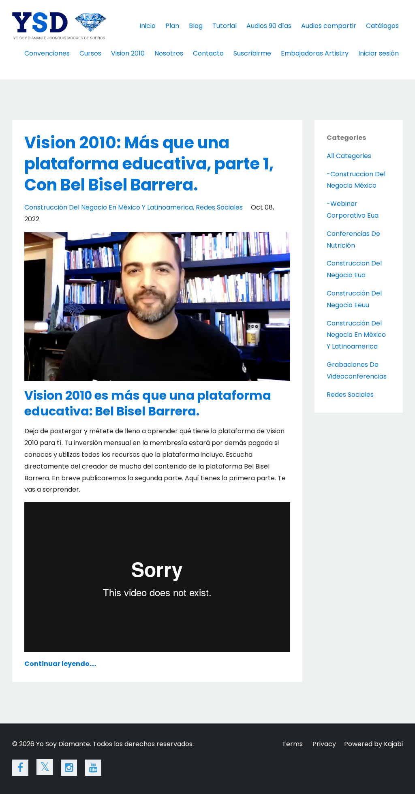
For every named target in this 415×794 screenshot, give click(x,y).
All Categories (349, 156)
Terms (292, 744)
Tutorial (224, 25)
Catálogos (382, 25)
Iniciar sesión (378, 53)
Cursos (90, 53)
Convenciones (47, 53)
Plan (172, 25)
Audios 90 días (268, 25)
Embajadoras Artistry (315, 53)
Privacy (324, 744)
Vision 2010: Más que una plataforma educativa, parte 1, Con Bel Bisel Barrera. (149, 163)
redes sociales (219, 207)
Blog (196, 25)
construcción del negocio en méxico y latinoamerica (108, 207)
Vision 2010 (128, 53)
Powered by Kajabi (373, 744)
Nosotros (168, 53)
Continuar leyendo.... (60, 663)
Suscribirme (252, 53)
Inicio (147, 25)
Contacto (208, 53)
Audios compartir (328, 25)
